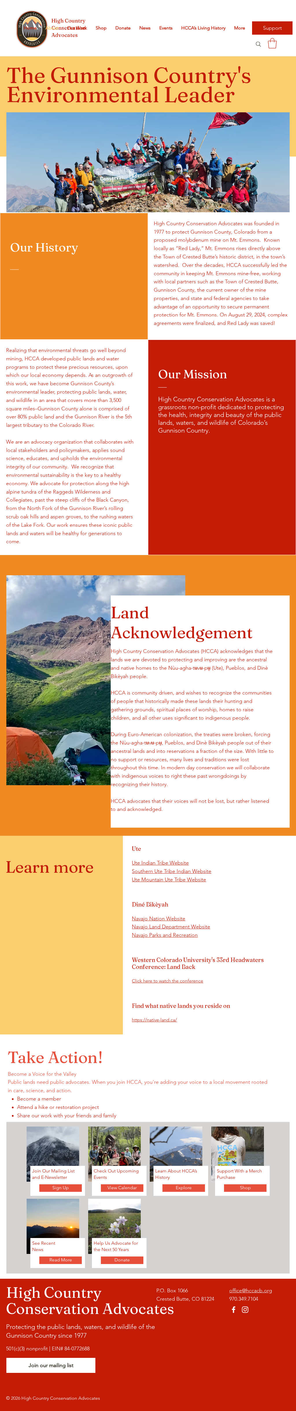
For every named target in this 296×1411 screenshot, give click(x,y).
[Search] (258, 44)
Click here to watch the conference (167, 981)
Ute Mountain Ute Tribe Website (169, 879)
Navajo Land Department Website (171, 927)
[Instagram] (245, 1309)
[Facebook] (233, 1309)
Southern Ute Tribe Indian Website (171, 871)
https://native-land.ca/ (154, 1020)
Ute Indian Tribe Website (160, 863)
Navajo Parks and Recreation (165, 935)
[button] (272, 43)
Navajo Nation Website (158, 918)
